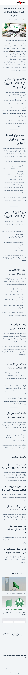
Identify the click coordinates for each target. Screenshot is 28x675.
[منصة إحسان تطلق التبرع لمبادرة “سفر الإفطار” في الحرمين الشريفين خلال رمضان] (14, 625)
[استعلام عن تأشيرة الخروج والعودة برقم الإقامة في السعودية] (14, 603)
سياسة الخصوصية (14, 668)
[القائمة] (3, 2)
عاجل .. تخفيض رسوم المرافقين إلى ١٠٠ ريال (16, 593)
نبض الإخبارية (21, 668)
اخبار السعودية (6, 20)
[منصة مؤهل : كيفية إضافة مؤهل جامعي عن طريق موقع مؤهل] (14, 646)
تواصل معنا (7, 668)
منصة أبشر (11, 51)
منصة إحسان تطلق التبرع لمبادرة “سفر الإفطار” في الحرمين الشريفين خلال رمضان (14, 635)
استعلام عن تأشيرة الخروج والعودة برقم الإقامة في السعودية (14, 614)
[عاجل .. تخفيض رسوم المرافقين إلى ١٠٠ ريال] (14, 584)
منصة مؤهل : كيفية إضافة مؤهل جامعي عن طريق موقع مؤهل (14, 656)
